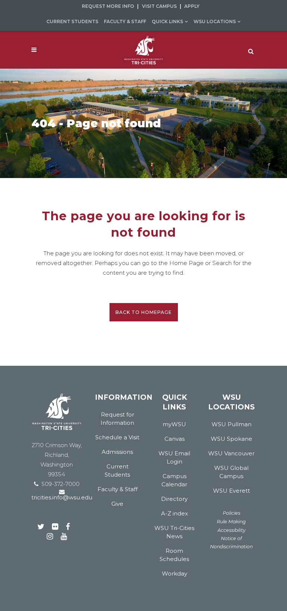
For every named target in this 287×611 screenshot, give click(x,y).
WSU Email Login (174, 457)
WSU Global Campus (231, 472)
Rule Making (231, 521)
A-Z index (174, 513)
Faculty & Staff (125, 21)
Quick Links (167, 21)
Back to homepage (143, 312)
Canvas (174, 438)
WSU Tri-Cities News (174, 532)
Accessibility (231, 530)
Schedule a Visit (117, 437)
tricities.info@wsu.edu (61, 497)
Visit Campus (159, 6)
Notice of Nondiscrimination (231, 542)
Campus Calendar (174, 480)
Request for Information (117, 418)
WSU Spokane (231, 438)
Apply (192, 6)
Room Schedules (174, 554)
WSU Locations (215, 21)
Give (117, 503)
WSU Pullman (231, 424)
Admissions (117, 451)
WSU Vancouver (231, 453)
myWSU (174, 424)
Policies (231, 513)
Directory (174, 498)
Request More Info (108, 6)
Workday (174, 573)
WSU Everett (231, 490)
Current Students (72, 21)
